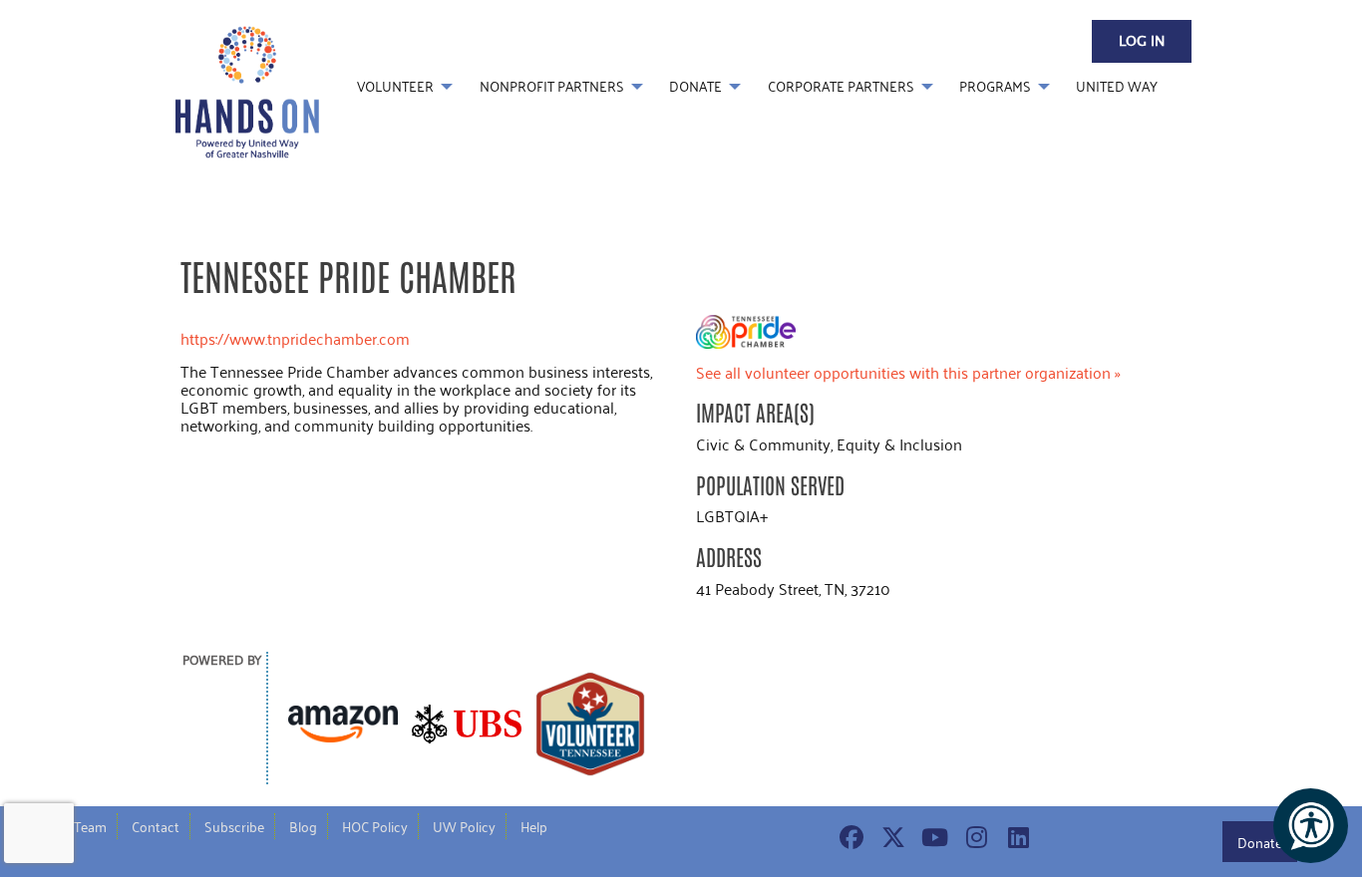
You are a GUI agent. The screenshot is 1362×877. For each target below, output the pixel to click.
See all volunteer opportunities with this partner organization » (908, 372)
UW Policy (464, 826)
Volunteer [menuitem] (395, 86)
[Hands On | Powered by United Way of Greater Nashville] (247, 90)
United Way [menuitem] (1117, 86)
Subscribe (234, 826)
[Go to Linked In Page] (1016, 837)
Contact (155, 826)
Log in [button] (1142, 42)
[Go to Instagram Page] (974, 837)
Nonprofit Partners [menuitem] (552, 86)
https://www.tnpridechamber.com (295, 338)
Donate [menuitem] (695, 86)
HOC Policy (375, 826)
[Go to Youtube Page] (932, 837)
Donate (1259, 842)
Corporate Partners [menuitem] (841, 86)
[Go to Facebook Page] (848, 837)
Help (533, 826)
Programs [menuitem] (995, 86)
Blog (303, 826)
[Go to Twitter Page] (890, 837)
